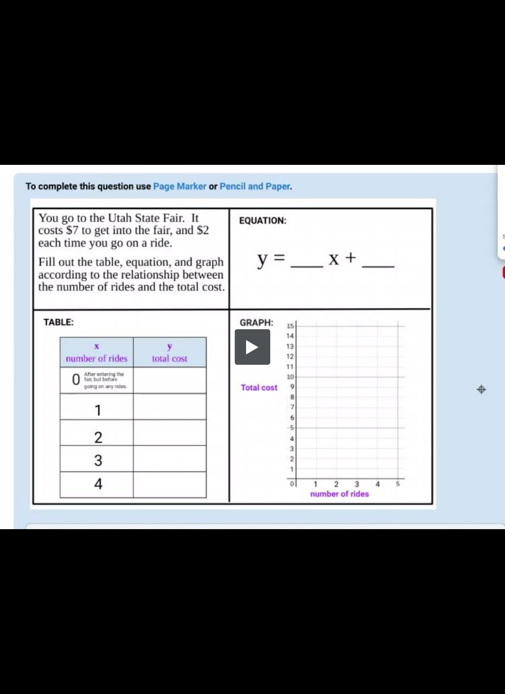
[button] (252, 347)
